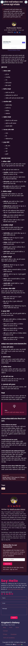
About (17, 627)
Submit (14, 617)
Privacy (5, 634)
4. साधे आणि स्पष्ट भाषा (7, 376)
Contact (5, 631)
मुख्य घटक (4, 67)
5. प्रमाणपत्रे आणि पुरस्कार (8, 384)
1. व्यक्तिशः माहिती (5, 161)
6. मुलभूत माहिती (5, 311)
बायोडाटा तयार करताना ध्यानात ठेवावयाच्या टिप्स (13, 344)
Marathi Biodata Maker (14, 50)
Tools (10, 627)
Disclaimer (14, 634)
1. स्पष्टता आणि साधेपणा (7, 347)
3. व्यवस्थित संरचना (6, 366)
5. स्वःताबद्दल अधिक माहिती (8, 288)
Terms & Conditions (9, 637)
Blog (4, 627)
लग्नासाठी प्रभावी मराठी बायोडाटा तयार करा (14, 412)
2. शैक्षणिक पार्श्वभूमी (6, 191)
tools (3, 488)
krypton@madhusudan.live (15, 589)
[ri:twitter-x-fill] (11, 506)
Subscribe (7, 563)
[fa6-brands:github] (17, 506)
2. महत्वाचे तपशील (6, 357)
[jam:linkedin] (14, 506)
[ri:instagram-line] (9, 506)
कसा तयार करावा (5, 158)
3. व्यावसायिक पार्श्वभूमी (7, 225)
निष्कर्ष (3, 393)
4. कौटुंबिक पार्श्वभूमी (6, 257)
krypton (19, 644)
